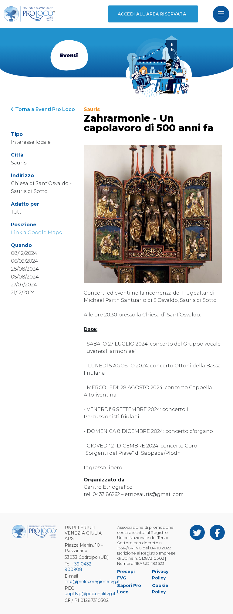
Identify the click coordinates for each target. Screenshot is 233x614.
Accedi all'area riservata (152, 14)
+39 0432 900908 (78, 566)
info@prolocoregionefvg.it (92, 581)
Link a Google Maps (36, 232)
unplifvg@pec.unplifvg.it (90, 593)
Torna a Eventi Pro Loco (44, 109)
